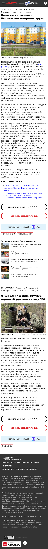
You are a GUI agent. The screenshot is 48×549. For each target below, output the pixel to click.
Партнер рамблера (21, 537)
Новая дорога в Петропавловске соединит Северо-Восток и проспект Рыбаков (21, 188)
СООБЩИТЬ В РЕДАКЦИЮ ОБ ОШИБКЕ (19, 469)
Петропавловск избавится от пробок (24, 198)
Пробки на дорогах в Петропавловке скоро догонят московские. (22, 194)
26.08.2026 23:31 (7, 288)
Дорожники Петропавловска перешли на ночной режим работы (26, 268)
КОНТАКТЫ (7, 466)
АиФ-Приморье (39, 334)
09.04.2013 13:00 (7, 10)
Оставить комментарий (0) (24, 216)
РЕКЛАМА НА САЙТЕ (11, 463)
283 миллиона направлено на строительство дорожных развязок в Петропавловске (27, 260)
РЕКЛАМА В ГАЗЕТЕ (30, 463)
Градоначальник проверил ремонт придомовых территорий (24, 275)
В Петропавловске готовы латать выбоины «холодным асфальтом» (26, 253)
